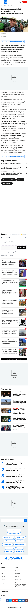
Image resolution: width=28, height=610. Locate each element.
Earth (16, 570)
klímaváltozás (7, 544)
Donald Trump (20, 537)
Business (3, 570)
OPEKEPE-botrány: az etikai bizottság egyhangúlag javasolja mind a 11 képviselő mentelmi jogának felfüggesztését (11, 173)
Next (2, 573)
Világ (9, 5)
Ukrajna (20, 540)
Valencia (20, 179)
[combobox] (14, 520)
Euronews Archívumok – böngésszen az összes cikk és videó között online (21, 584)
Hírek (5, 5)
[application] (14, 24)
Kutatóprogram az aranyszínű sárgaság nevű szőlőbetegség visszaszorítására (12, 167)
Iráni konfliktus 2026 (14, 533)
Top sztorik (6, 389)
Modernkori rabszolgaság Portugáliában (11, 163)
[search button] (25, 520)
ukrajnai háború (8, 537)
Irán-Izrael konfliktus (14, 530)
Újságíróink (4, 582)
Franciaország (10, 548)
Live (25, 1)
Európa (3, 567)
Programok (18, 579)
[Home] (1, 5)
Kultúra (17, 576)
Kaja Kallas (9, 551)
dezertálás (19, 551)
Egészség (17, 573)
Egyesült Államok (19, 544)
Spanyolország (14, 5)
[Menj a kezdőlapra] (5, 2)
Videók (3, 579)
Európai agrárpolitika (8, 179)
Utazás (20, 548)
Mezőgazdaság (7, 183)
